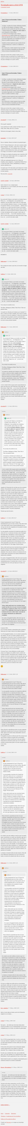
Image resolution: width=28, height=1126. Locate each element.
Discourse (8, 1122)
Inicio (2, 1113)
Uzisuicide (9, 173)
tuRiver (2, 1)
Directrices (13, 1113)
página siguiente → (5, 1104)
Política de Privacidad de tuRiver (8, 1119)
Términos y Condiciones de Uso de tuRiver (10, 1116)
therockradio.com (6, 35)
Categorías (7, 1113)
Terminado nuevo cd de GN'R (12, 5)
